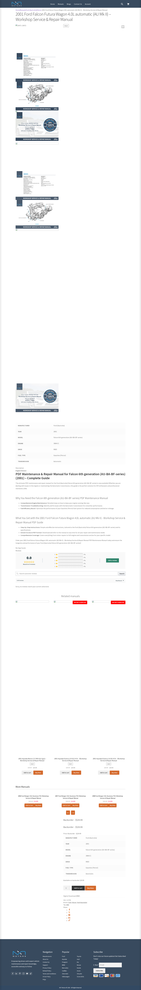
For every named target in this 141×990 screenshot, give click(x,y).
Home (52, 4)
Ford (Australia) (31, 10)
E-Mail (96, 965)
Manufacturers (47, 956)
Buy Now (38, 773)
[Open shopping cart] (128, 4)
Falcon (39, 10)
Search (122, 574)
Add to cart (78, 888)
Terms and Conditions (49, 974)
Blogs (69, 4)
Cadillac (64, 971)
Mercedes (65, 968)
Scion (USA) (80, 977)
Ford (69, 902)
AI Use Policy (47, 977)
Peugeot (64, 962)
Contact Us (78, 4)
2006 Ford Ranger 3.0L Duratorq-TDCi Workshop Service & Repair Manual (33, 797)
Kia (78, 962)
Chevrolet (65, 974)
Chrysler (79, 974)
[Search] (122, 4)
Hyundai (64, 959)
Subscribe (99, 971)
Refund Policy (47, 971)
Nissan (79, 965)
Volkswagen (65, 977)
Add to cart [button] (27, 773)
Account (88, 4)
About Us (45, 959)
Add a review (112, 560)
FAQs (44, 979)
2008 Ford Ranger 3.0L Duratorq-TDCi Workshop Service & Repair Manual (107, 797)
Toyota (79, 956)
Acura (78, 971)
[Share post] (69, 910)
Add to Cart (29, 805)
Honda (79, 968)
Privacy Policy (47, 968)
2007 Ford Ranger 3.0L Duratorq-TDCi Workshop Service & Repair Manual (70, 797)
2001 (67, 905)
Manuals (61, 4)
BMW (63, 965)
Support (45, 965)
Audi (78, 959)
